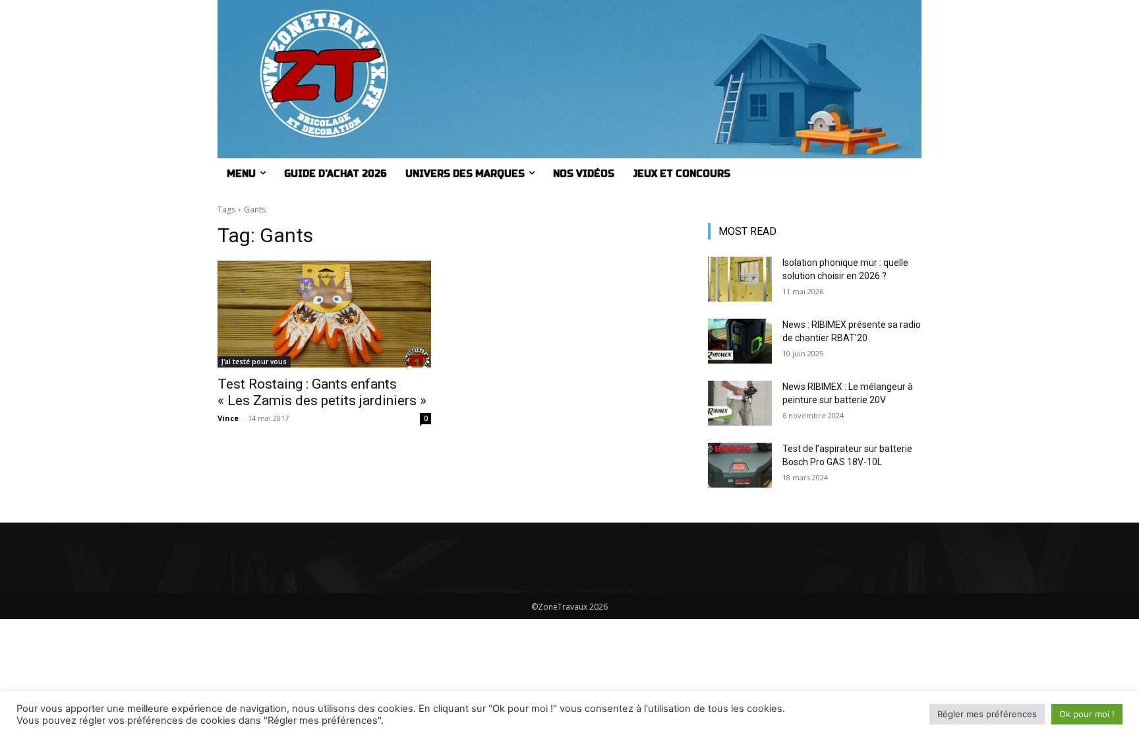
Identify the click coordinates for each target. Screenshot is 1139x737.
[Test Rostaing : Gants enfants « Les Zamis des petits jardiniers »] (324, 314)
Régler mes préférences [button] (987, 714)
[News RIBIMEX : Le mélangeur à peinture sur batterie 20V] (740, 403)
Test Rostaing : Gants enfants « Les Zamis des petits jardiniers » (322, 392)
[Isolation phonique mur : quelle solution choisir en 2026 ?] (740, 279)
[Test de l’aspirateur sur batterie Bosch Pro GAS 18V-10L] (740, 465)
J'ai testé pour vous (254, 361)
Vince (228, 418)
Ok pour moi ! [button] (1087, 714)
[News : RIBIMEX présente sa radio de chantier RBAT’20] (740, 341)
